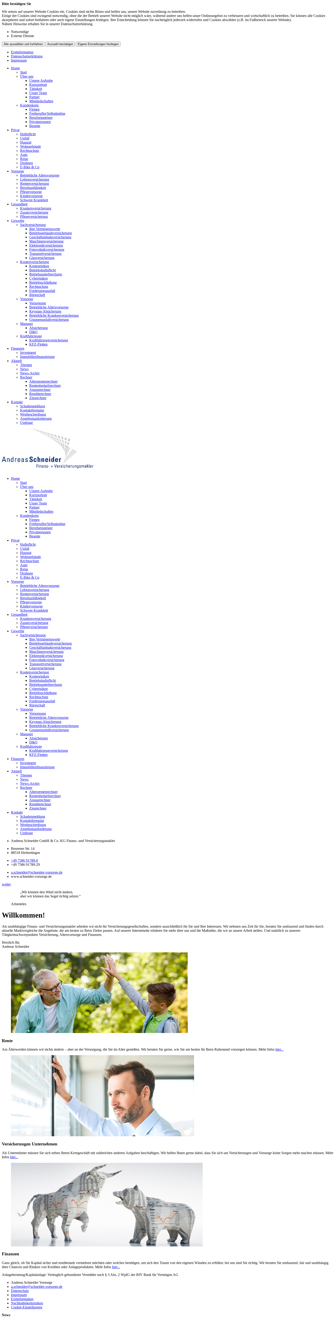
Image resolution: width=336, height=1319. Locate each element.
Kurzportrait (38, 85)
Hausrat (25, 142)
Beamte (34, 126)
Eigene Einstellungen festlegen (98, 44)
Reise (24, 159)
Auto (23, 155)
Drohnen (26, 163)
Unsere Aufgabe (41, 80)
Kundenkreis (29, 105)
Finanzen (17, 348)
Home (15, 68)
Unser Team (38, 93)
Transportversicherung (45, 254)
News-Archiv (30, 373)
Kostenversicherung (34, 262)
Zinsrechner (37, 398)
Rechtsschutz (29, 151)
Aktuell (16, 361)
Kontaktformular (32, 410)
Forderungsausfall (42, 291)
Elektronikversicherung (46, 245)
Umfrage (26, 423)
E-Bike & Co (29, 167)
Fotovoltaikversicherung (46, 249)
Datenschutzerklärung (27, 56)
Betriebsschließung (43, 282)
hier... (279, 1049)
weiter (6, 884)
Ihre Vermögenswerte (44, 229)
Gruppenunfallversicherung (49, 320)
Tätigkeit (35, 89)
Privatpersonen (40, 122)
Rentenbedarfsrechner (45, 385)
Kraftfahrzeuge (31, 336)
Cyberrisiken (38, 278)
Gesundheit (19, 204)
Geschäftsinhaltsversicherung (50, 237)
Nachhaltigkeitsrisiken (27, 1303)
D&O (33, 332)
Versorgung (37, 303)
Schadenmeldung (32, 406)
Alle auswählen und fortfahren (23, 44)
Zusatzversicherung (34, 212)
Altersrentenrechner (43, 381)
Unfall (24, 138)
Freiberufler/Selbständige (47, 113)
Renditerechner (40, 394)
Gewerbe (17, 221)
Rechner (26, 377)
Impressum (19, 60)
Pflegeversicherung (34, 216)
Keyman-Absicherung (45, 311)
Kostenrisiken (39, 266)
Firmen (34, 109)
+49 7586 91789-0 (24, 860)
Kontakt (17, 402)
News (24, 369)
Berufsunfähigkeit (33, 188)
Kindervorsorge (31, 196)
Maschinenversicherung (46, 241)
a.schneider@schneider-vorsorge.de (36, 872)
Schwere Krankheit (34, 200)
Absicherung (38, 328)
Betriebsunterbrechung (45, 274)
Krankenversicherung (35, 208)
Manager (26, 324)
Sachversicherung (33, 225)
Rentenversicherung (34, 183)
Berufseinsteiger (41, 118)
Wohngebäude (30, 146)
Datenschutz (20, 1291)
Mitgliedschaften (41, 101)
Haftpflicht (28, 134)
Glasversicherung (41, 258)
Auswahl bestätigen (60, 44)
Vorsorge (17, 171)
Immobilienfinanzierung (37, 357)
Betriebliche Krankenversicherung (54, 315)
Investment (28, 352)
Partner (34, 97)
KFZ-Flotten (38, 344)
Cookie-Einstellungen (26, 1307)
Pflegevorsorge (31, 192)
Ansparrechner (40, 390)
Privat (15, 130)
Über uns (26, 76)
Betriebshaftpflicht (42, 270)
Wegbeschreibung (33, 414)
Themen (26, 365)
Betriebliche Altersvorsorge (39, 175)
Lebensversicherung (34, 179)
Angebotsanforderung (36, 418)
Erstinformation (22, 52)
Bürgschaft (37, 295)
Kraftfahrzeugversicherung (48, 340)
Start (23, 72)
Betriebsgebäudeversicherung (50, 233)
